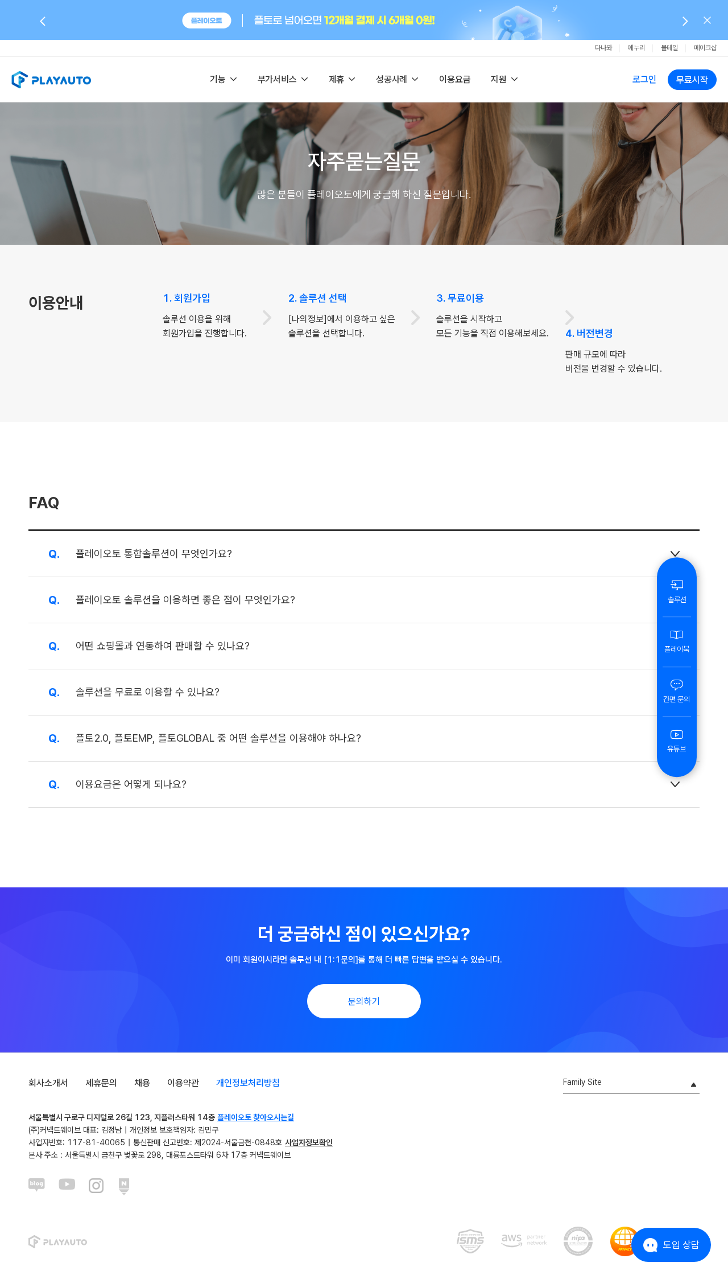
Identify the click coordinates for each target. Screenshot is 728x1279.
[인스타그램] (97, 1186)
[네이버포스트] (127, 1186)
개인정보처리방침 (248, 1083)
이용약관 (183, 1083)
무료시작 (692, 80)
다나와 (603, 48)
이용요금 (454, 79)
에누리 (636, 48)
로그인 (644, 79)
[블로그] (37, 1186)
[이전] (42, 20)
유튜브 (676, 749)
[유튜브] (67, 1186)
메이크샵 (705, 48)
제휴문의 (101, 1083)
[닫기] (707, 20)
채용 (142, 1083)
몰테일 (669, 48)
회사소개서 (48, 1083)
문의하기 (364, 1001)
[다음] (685, 20)
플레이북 (676, 649)
